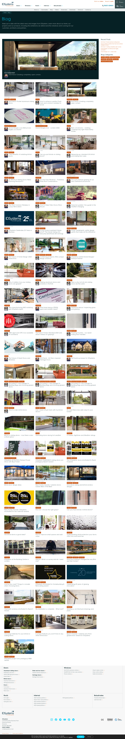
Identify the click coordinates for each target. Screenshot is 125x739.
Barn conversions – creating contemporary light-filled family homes (82, 129)
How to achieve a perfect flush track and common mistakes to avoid (50, 103)
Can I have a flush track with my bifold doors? (49, 410)
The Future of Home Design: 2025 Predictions (20, 257)
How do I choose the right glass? (47, 510)
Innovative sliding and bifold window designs (80, 485)
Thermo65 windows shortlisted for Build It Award (18, 610)
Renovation (115, 59)
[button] (19, 6)
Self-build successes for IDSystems (83, 358)
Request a (109, 1)
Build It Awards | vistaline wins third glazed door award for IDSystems (79, 634)
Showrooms (64, 9)
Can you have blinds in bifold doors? (80, 510)
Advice (102, 57)
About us (36, 9)
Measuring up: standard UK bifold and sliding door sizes (83, 155)
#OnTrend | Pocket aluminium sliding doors (110, 42)
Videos (57, 9)
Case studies (44, 9)
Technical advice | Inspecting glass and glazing (83, 308)
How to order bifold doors (18, 410)
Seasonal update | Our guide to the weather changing (83, 206)
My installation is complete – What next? (50, 609)
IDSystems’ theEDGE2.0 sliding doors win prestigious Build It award (49, 461)
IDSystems (103, 59)
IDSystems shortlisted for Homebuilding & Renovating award (50, 585)
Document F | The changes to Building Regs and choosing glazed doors (21, 385)
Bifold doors (7, 678)
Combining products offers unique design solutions (52, 257)
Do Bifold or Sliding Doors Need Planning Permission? (20, 180)
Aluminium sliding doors (11, 670)
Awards (107, 57)
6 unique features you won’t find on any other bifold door (49, 634)
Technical (80, 9)
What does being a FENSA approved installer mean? (49, 308)
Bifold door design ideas (12, 485)
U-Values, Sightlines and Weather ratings (81, 435)
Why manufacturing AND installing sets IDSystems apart (21, 308)
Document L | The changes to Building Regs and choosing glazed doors (52, 385)
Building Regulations (114, 57)
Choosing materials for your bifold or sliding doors (17, 634)
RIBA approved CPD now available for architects (21, 333)
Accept (80, 736)
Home (5, 12)
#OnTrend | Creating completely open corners (111, 46)
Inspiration (109, 59)
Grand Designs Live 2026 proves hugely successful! (20, 128)
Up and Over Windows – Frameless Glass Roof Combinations (52, 180)
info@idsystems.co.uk (7, 729)
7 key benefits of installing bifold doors (20, 155)
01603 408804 (108, 5)
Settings (89, 736)
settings (70, 737)
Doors (5, 685)
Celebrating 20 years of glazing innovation (78, 585)
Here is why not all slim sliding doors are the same (81, 283)
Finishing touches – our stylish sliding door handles (81, 333)
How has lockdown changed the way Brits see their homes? (81, 560)
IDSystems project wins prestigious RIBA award (18, 659)
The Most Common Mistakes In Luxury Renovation (19, 206)
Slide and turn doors (38, 670)
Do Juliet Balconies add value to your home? (80, 410)
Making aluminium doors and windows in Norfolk (50, 283)
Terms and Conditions (18, 733)
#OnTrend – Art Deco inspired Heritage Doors (50, 359)
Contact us (88, 9)
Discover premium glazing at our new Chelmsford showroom (82, 180)
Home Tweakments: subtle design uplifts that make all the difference (83, 231)
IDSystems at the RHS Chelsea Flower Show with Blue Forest (17, 461)
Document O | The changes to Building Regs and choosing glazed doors (83, 385)
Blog (51, 9)
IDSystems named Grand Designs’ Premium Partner (82, 257)
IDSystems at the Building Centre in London (16, 560)
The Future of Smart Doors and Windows (19, 359)
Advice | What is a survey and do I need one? (49, 560)
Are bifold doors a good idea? (15, 534)
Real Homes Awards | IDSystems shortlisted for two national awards (16, 510)
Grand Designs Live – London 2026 (108, 51)
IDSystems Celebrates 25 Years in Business (20, 231)
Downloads (72, 9)
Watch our (98, 1)
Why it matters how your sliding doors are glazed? (19, 283)
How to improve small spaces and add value (49, 535)
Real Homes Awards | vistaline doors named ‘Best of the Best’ (48, 485)
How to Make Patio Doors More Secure (51, 206)
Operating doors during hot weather (48, 435)
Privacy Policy (5, 733)
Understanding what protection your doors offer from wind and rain (81, 535)
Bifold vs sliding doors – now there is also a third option (18, 436)
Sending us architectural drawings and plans (80, 610)
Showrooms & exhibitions (106, 61)
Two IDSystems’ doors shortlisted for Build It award (81, 461)
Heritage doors (36, 675)
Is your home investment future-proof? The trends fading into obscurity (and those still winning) (51, 232)
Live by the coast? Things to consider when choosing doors (17, 585)
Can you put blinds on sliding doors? (50, 155)
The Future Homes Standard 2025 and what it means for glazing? (49, 333)
